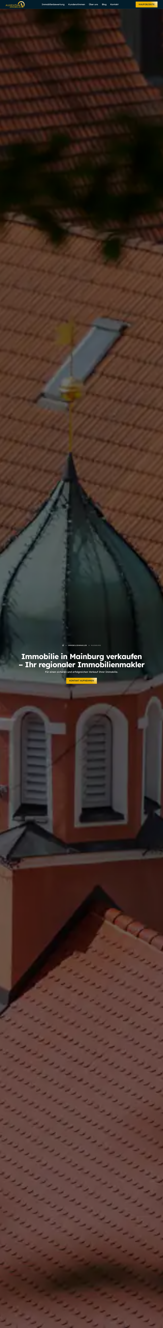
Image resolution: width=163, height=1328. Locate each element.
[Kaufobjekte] (147, 5)
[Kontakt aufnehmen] (81, 681)
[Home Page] (15, 4)
